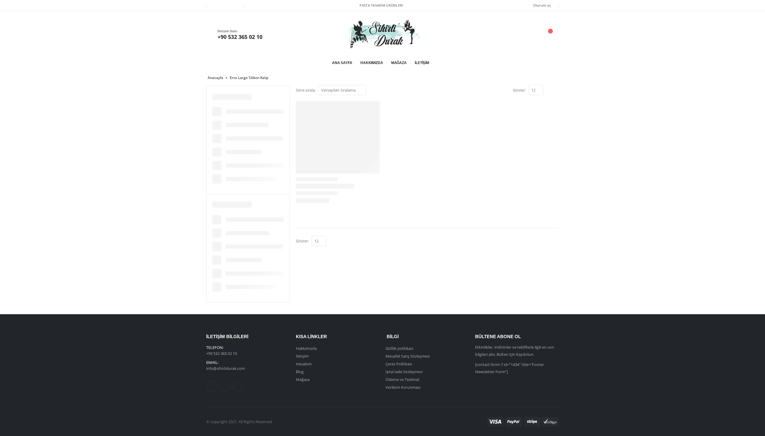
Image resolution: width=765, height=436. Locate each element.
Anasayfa (215, 77)
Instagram (237, 386)
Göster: (519, 90)
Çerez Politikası (398, 364)
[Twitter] (225, 5)
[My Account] (516, 34)
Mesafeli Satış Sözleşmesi (407, 356)
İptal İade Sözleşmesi (404, 371)
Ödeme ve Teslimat (402, 379)
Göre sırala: (306, 90)
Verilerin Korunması (402, 387)
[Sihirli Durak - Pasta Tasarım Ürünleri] (382, 34)
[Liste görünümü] (556, 90)
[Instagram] (235, 5)
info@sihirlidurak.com (225, 368)
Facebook (212, 386)
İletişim (422, 63)
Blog (300, 371)
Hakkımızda (371, 63)
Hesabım (304, 364)
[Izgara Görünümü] (549, 90)
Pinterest (225, 386)
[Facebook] (215, 5)
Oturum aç (542, 5)
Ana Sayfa (342, 63)
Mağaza (399, 63)
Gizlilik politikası (399, 348)
